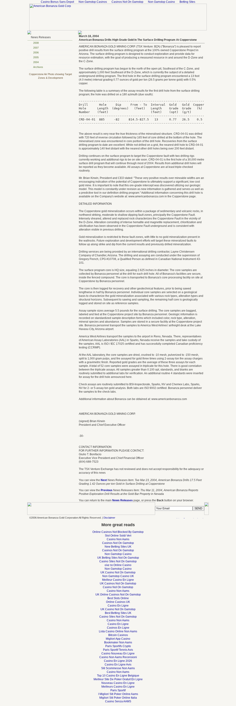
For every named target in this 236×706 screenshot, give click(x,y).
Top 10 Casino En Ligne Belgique (118, 675)
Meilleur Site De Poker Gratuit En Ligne (118, 679)
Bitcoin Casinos (118, 635)
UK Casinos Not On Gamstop (118, 583)
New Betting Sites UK (118, 546)
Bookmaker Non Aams (118, 642)
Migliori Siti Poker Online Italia (118, 697)
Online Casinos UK (118, 602)
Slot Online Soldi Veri (118, 535)
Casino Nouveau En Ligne (118, 653)
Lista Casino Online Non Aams (118, 631)
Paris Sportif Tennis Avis (118, 649)
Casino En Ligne (118, 605)
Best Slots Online (118, 598)
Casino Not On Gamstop (118, 587)
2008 (36, 42)
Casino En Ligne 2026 (118, 660)
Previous (106, 490)
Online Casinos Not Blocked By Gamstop (118, 532)
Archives (38, 67)
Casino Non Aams (118, 539)
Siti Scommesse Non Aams (118, 668)
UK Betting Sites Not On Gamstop (118, 557)
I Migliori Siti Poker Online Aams (118, 694)
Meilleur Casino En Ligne (118, 579)
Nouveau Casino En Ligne (118, 683)
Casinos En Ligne (118, 627)
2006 (36, 52)
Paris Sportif (118, 690)
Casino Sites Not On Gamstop (118, 561)
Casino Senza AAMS (118, 701)
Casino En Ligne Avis (118, 664)
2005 (36, 57)
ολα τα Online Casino (118, 565)
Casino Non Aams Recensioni (118, 657)
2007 (36, 47)
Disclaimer (109, 517)
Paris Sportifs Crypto (118, 646)
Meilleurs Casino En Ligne (118, 686)
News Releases (41, 37)
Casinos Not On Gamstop (118, 543)
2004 (36, 62)
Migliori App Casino (118, 638)
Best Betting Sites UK (118, 613)
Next (104, 480)
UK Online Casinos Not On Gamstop (118, 594)
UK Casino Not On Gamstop (118, 572)
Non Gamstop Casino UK (118, 576)
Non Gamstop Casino (118, 554)
